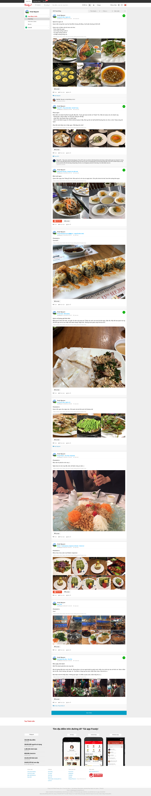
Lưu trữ (30, 27)
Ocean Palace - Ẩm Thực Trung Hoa (66, 455)
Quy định (29, 777)
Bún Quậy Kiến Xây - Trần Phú (64, 659)
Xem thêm (89, 713)
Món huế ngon (57, 176)
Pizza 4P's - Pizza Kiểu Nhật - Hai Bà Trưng (67, 108)
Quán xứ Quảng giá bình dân (61, 318)
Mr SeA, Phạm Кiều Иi (59, 705)
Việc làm (50, 775)
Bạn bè (29, 24)
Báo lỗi (69, 92)
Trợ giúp (50, 773)
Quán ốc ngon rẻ (58, 21)
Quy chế (50, 777)
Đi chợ (44, 1)
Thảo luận (62, 92)
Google (70, 777)
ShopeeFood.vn (72, 779)
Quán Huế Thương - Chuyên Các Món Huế (67, 171)
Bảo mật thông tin (31, 775)
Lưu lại (57, 89)
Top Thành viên (29, 721)
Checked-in (56, 238)
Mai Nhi (58, 99)
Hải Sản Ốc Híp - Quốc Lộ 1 (63, 17)
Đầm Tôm (59, 604)
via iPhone (59, 18)
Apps (99, 5)
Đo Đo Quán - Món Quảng (63, 313)
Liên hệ (50, 780)
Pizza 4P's (56, 156)
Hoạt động (30, 19)
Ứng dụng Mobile (31, 771)
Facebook (71, 771)
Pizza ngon (56, 112)
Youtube (70, 775)
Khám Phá (28, 1)
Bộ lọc (85, 5)
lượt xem (77, 18)
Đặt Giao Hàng (36, 1)
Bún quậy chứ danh (59, 663)
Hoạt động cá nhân (32, 16)
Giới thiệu (50, 771)
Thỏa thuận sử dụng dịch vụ (54, 779)
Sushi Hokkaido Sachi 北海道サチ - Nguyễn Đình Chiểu (70, 233)
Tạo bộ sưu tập (31, 773)
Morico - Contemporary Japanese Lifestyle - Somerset (70, 546)
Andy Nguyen (61, 15)
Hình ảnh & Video (32, 21)
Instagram (71, 773)
